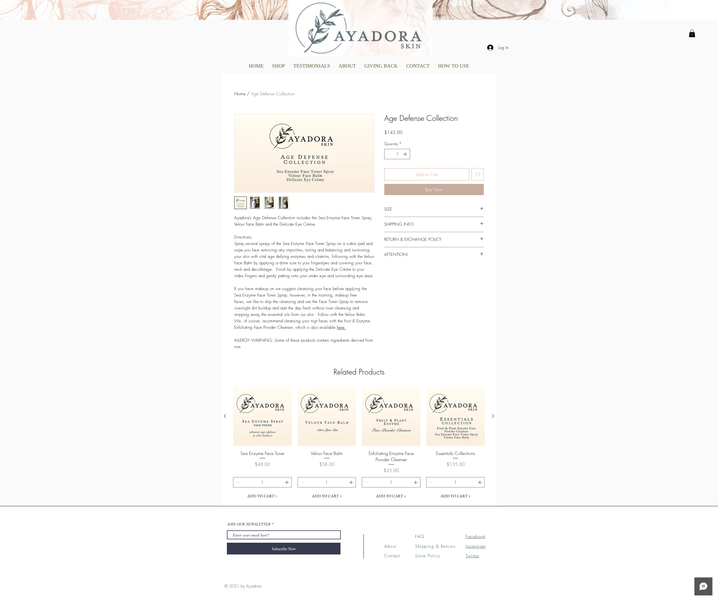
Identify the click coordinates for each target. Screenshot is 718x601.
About (390, 546)
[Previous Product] (225, 416)
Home (239, 94)
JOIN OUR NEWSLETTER (249, 524)
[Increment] (405, 154)
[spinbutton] (397, 154)
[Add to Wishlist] (477, 174)
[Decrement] (388, 154)
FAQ (420, 536)
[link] (692, 33)
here (341, 327)
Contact (392, 556)
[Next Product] (493, 416)
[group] (359, 444)
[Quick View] (262, 416)
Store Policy (427, 556)
